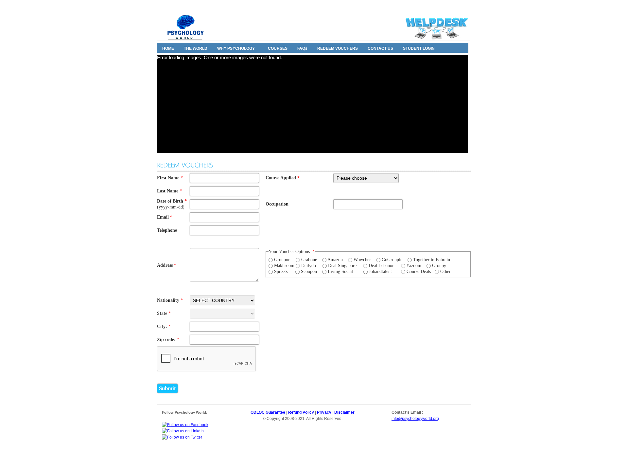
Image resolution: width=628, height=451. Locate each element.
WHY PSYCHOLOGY (236, 48)
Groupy (439, 265)
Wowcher (362, 259)
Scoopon (309, 271)
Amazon (335, 259)
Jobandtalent (380, 271)
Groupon (282, 259)
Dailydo (308, 265)
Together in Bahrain (431, 259)
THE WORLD (195, 48)
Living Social (340, 271)
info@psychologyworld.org (415, 418)
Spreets (281, 271)
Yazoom (413, 265)
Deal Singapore (342, 265)
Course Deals (419, 271)
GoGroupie (392, 259)
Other (445, 271)
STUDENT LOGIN (419, 48)
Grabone (309, 259)
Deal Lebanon (381, 265)
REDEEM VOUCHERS (337, 48)
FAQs (302, 48)
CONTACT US (380, 48)
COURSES (278, 48)
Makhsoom (284, 265)
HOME (168, 48)
